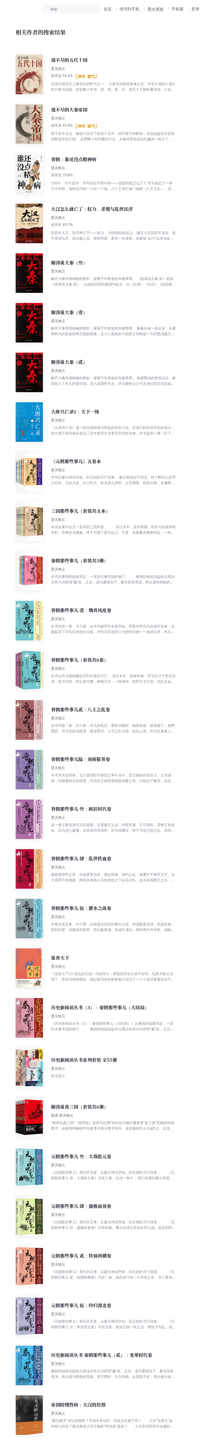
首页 (108, 9)
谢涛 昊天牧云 (62, 1115)
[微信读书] (24, 9)
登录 (195, 8)
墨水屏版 (155, 9)
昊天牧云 (58, 68)
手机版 (177, 8)
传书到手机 (129, 8)
